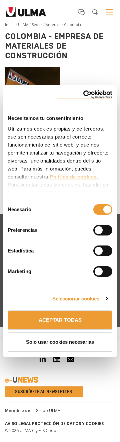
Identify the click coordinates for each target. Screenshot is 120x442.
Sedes (37, 24)
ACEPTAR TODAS (60, 320)
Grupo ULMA (48, 410)
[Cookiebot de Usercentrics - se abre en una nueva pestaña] (84, 94)
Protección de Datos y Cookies (68, 423)
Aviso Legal (18, 423)
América (53, 24)
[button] (81, 12)
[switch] (94, 229)
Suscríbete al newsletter (43, 391)
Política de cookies (73, 177)
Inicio (10, 24)
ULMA (23, 24)
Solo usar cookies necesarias (60, 342)
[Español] (26, 14)
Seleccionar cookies (76, 298)
